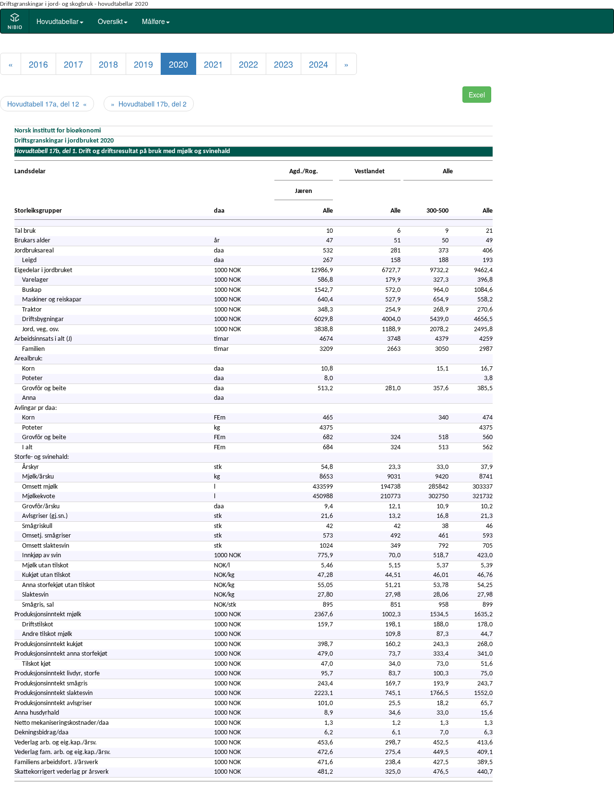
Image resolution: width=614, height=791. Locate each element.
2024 (318, 64)
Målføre (153, 21)
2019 (143, 64)
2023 (283, 64)
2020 (178, 64)
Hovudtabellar (57, 21)
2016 (38, 64)
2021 (213, 64)
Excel (477, 94)
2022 (248, 64)
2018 (108, 64)
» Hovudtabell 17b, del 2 (149, 103)
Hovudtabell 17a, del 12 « (47, 103)
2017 (73, 64)
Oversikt (110, 21)
